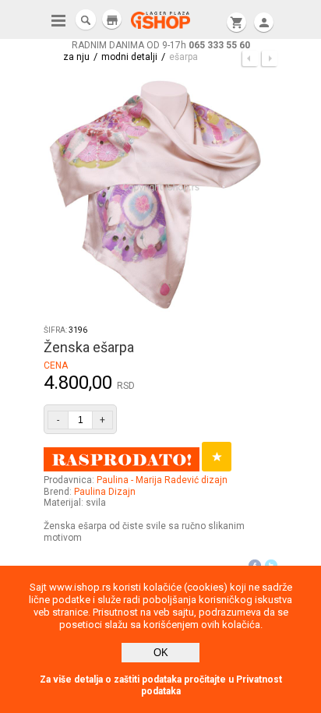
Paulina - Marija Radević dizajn (162, 480)
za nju (76, 56)
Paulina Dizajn (105, 491)
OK (160, 652)
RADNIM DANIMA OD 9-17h (161, 45)
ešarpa (183, 56)
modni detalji (129, 56)
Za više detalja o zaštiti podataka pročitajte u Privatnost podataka (161, 685)
